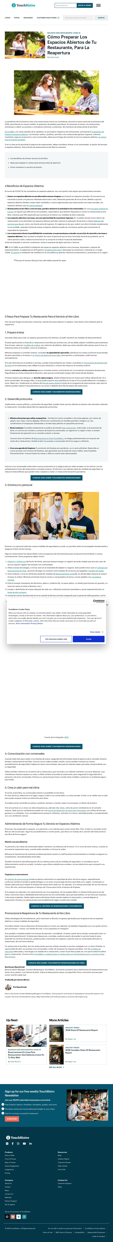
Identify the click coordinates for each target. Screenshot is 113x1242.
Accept (88, 639)
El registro (15, 252)
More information (23, 623)
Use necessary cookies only (56, 639)
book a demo (84, 5)
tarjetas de (93, 571)
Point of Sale (9, 1155)
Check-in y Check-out (17, 561)
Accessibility (79, 1232)
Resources (28, 18)
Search (101, 18)
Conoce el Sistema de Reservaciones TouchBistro (56, 906)
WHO (66, 737)
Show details (95, 632)
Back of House (10, 1162)
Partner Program (11, 1201)
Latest (7, 18)
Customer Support (64, 1183)
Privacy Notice (37, 623)
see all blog (55, 1067)
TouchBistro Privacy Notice (95, 1228)
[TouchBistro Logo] (23, 5)
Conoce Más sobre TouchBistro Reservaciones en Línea (56, 963)
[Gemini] (18, 1217)
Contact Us (9, 1194)
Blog (59, 1155)
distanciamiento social (65, 574)
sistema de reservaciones (18, 879)
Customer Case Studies (47, 18)
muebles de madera (32, 345)
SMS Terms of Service (64, 1232)
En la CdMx (9, 132)
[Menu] (98, 5)
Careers (7, 1187)
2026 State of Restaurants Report (81, 1030)
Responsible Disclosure (96, 1232)
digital (57, 383)
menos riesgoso (35, 205)
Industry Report (63, 1159)
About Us (8, 1183)
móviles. (11, 580)
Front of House (10, 1159)
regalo (101, 571)
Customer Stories (64, 1162)
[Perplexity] (24, 1217)
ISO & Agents (10, 1204)
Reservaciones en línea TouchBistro (48, 438)
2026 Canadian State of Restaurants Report (82, 1051)
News (7, 1190)
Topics (17, 18)
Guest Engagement (12, 1166)
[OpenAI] (7, 1217)
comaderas (96, 577)
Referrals (8, 1197)
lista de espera (48, 383)
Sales (60, 1187)
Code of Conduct (98, 1236)
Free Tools (61, 1169)
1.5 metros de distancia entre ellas (46, 355)
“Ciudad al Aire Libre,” (53, 250)
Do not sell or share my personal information (65, 1228)
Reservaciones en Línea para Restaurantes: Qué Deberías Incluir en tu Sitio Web (26, 1055)
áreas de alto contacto (17, 592)
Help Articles (62, 1166)
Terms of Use (47, 1232)
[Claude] (13, 1217)
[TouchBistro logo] (17, 1137)
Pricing (7, 1173)
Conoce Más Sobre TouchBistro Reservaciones (56, 392)
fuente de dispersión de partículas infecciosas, (67, 810)
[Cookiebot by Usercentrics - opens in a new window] (95, 601)
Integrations (9, 1169)
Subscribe (12, 1119)
